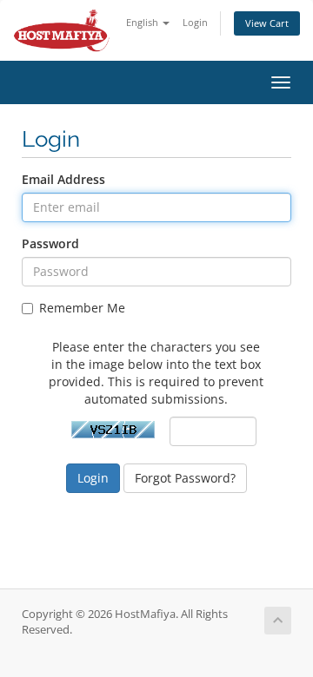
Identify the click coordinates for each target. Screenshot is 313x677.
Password (50, 243)
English (143, 22)
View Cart (267, 23)
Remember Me (82, 307)
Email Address (63, 179)
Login (195, 22)
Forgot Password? (185, 478)
